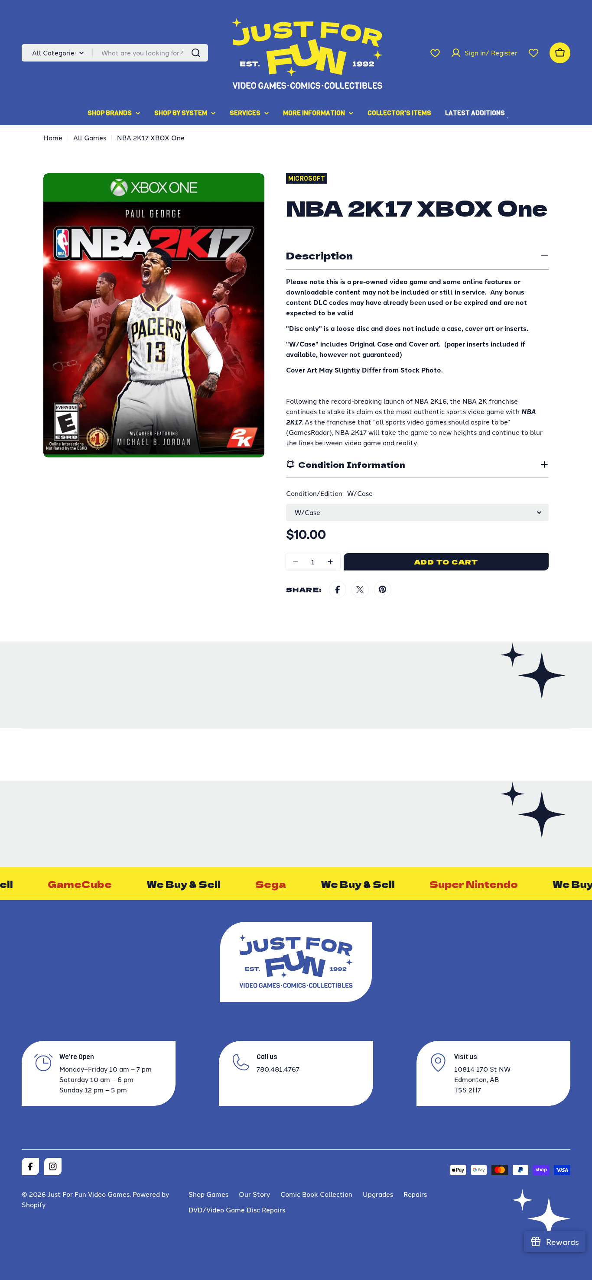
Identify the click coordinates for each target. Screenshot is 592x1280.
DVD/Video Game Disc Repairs (237, 1209)
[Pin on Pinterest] (382, 589)
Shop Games (208, 1194)
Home (52, 137)
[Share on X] (360, 589)
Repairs (415, 1194)
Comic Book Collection (316, 1194)
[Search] (196, 53)
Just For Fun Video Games (89, 1194)
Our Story (254, 1194)
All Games (89, 137)
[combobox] (115, 53)
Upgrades (378, 1194)
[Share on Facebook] (337, 589)
